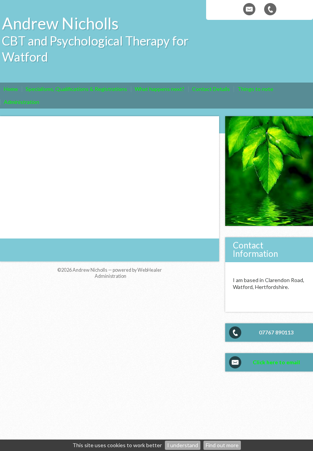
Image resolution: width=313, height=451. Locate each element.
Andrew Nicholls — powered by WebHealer (117, 270)
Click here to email (276, 362)
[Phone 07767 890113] (270, 9)
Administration (110, 276)
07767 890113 (276, 332)
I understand (182, 445)
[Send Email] (249, 9)
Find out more (222, 445)
